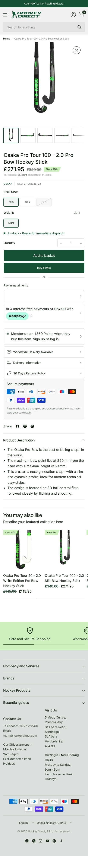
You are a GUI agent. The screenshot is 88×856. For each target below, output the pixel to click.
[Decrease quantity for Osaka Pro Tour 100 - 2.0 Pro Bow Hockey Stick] (61, 243)
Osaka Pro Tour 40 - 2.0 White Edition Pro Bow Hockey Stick (22, 580)
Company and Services (21, 666)
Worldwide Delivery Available (33, 352)
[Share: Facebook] (17, 426)
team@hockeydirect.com (20, 735)
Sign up (39, 339)
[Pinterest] (54, 840)
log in (54, 339)
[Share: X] (25, 426)
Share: (8, 426)
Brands (8, 678)
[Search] (79, 27)
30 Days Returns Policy (29, 373)
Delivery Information (27, 362)
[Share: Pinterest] (32, 426)
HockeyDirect (36, 831)
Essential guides (16, 702)
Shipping (22, 174)
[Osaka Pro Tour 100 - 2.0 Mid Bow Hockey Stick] (65, 550)
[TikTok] (61, 840)
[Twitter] (33, 840)
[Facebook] (26, 840)
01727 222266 (28, 726)
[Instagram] (40, 840)
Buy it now (44, 268)
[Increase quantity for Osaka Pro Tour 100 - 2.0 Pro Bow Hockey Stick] (81, 243)
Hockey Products (16, 690)
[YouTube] (47, 840)
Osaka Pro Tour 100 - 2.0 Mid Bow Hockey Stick (64, 578)
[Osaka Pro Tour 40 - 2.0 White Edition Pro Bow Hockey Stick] (23, 550)
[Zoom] (77, 50)
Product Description (19, 440)
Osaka (8, 183)
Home (6, 38)
